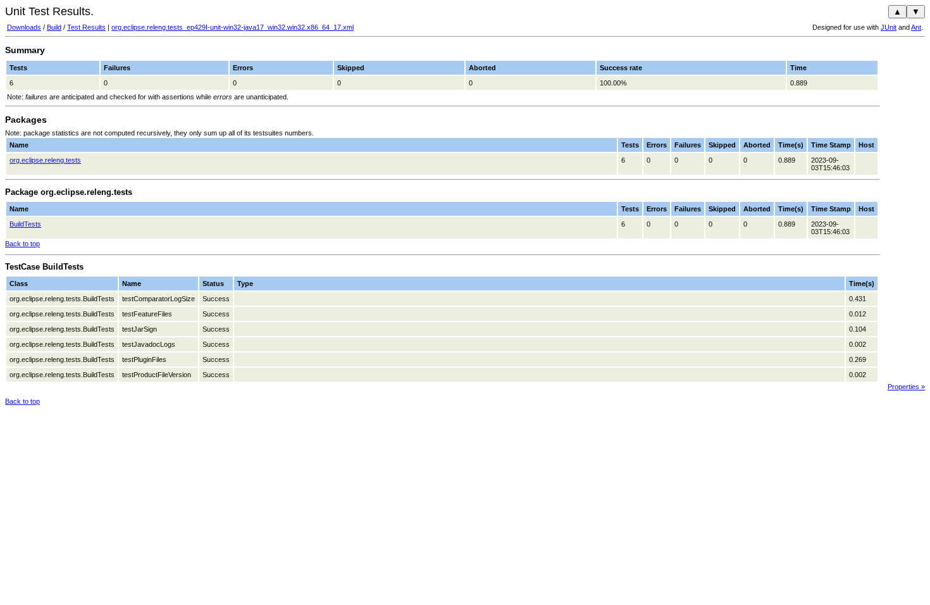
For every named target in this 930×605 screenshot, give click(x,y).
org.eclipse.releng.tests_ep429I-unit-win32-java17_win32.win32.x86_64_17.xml (232, 27)
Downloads (24, 27)
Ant (916, 27)
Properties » (906, 386)
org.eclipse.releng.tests (45, 160)
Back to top (22, 243)
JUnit (888, 27)
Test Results (86, 27)
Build (54, 27)
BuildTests (25, 224)
